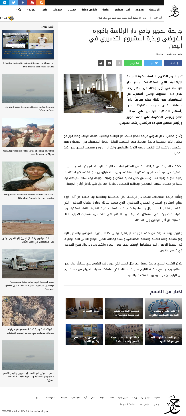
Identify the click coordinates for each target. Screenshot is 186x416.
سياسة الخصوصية (127, 404)
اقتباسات (63, 397)
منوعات (57, 9)
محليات (71, 9)
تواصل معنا (144, 404)
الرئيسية (154, 9)
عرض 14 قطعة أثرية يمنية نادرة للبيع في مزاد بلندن (122, 18)
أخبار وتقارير (122, 9)
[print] (101, 63)
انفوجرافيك (75, 397)
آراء (85, 397)
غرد (152, 63)
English (140, 9)
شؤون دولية (89, 9)
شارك (173, 63)
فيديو (38, 397)
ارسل (132, 63)
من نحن (157, 404)
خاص (45, 9)
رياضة (105, 9)
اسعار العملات (50, 397)
